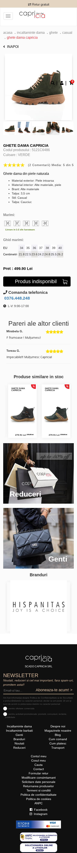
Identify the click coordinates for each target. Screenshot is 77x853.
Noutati (19, 743)
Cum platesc (57, 743)
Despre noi (57, 726)
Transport (57, 747)
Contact (38, 769)
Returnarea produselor (38, 786)
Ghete (53, 32)
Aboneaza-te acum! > (54, 690)
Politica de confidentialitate (38, 794)
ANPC (38, 803)
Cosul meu (38, 760)
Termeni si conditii (39, 790)
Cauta (38, 764)
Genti (19, 735)
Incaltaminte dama (31, 32)
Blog (58, 735)
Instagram (40, 814)
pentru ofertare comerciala (21, 708)
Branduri (19, 739)
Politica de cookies (38, 799)
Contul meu (38, 756)
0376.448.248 (16, 298)
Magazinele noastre (57, 730)
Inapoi (13, 47)
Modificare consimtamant (39, 777)
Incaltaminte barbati (19, 730)
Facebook (40, 809)
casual (67, 32)
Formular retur (38, 773)
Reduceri (19, 747)
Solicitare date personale (38, 782)
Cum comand (58, 739)
